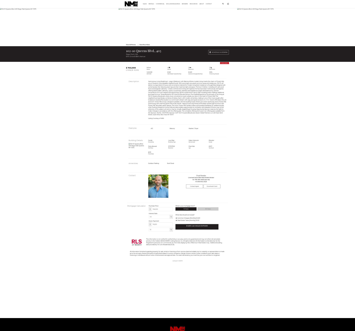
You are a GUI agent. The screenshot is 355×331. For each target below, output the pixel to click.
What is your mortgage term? (185, 206)
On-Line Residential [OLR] (165, 244)
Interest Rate (153, 213)
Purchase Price (153, 206)
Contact (209, 4)
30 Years (208, 209)
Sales (145, 4)
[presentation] (4, 24)
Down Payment (154, 221)
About (201, 4)
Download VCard (212, 186)
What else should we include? (185, 215)
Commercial (160, 4)
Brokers (185, 4)
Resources (194, 4)
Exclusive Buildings (173, 4)
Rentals (151, 4)
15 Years (186, 209)
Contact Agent (194, 186)
